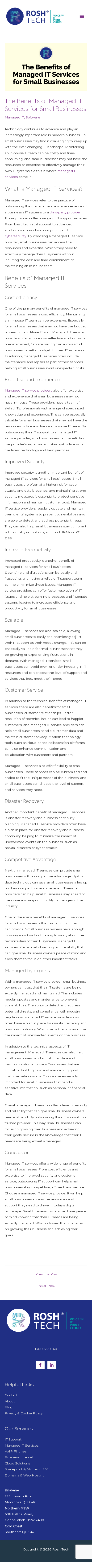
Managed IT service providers (28, 390)
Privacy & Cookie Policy (23, 1413)
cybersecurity (15, 236)
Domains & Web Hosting (25, 1475)
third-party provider (65, 212)
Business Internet (19, 1457)
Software (33, 117)
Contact (11, 1395)
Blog (8, 1407)
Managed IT (14, 117)
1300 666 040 (46, 1349)
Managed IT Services (21, 1445)
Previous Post (46, 1274)
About (10, 1401)
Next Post (46, 1285)
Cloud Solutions (17, 1463)
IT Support (13, 1439)
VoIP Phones (15, 1451)
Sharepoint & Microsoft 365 (26, 1469)
